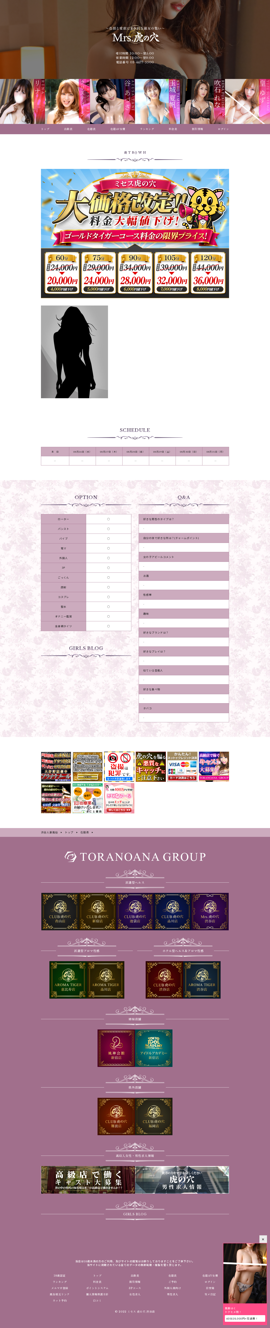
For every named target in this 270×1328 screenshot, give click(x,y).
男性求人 (172, 1294)
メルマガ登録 (59, 1288)
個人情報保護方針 (97, 1294)
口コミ (97, 1300)
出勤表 (135, 1275)
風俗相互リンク (60, 1294)
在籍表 (172, 1275)
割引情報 (135, 1282)
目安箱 (210, 1288)
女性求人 (135, 1294)
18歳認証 (60, 1275)
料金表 (97, 1282)
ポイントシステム (97, 1288)
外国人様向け (172, 1288)
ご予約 (172, 1282)
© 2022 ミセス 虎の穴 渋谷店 (135, 1311)
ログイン (210, 1282)
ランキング (60, 1282)
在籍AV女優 (210, 1275)
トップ (97, 1275)
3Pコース (135, 1288)
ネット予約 (60, 1300)
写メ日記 (210, 1294)
